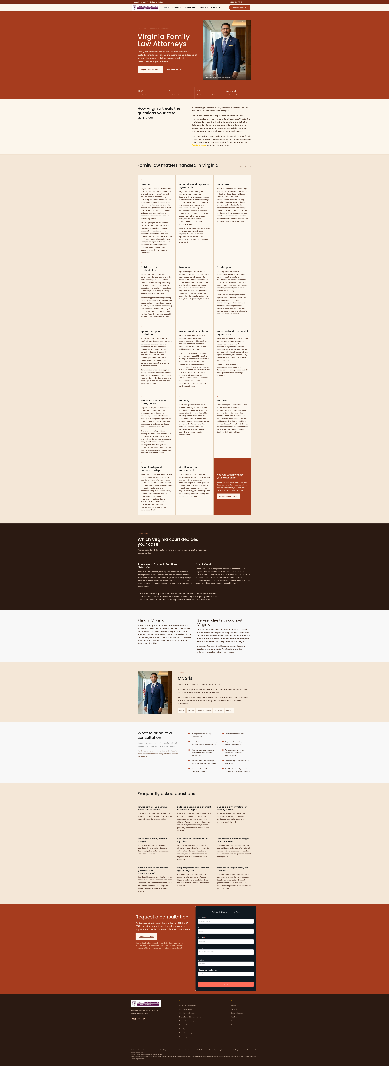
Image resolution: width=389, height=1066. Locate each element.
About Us (175, 7)
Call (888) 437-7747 (174, 69)
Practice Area (190, 7)
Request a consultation (239, 7)
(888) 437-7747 (236, 2)
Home (166, 7)
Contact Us (216, 7)
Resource (202, 7)
